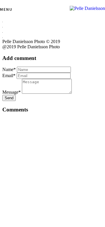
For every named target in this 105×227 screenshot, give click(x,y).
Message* (11, 92)
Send (9, 98)
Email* (8, 75)
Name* (9, 69)
